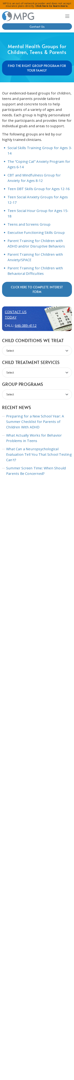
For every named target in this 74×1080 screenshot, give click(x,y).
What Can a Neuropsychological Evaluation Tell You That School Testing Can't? (39, 454)
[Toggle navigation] (67, 16)
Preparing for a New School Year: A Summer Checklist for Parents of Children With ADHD (35, 421)
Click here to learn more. (51, 6)
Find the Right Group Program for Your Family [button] (37, 68)
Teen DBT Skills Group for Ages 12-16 (39, 189)
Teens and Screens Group (29, 224)
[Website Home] (18, 16)
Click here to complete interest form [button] (37, 289)
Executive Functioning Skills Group (36, 232)
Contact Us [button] (37, 26)
